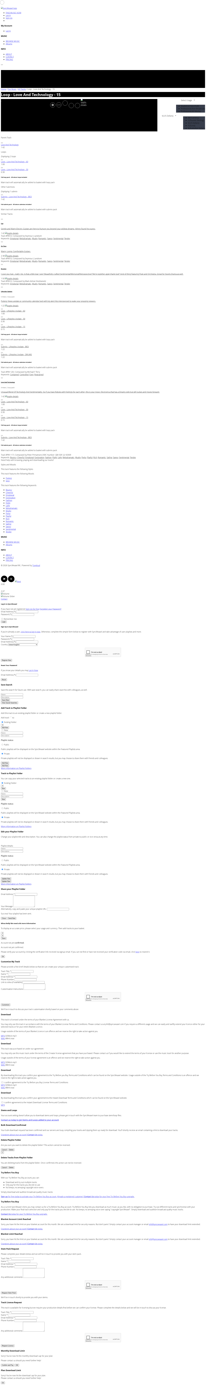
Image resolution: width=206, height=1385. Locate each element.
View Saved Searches (9, 703)
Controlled (24, 374)
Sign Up (9, 18)
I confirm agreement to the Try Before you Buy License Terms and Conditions (36, 1082)
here (137, 952)
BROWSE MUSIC (13, 41)
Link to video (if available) (11, 982)
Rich (95, 457)
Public (6, 744)
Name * (4, 974)
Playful (90, 457)
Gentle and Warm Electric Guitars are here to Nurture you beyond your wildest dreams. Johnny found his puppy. (48, 228)
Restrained (39, 374)
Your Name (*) (7, 636)
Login (4, 622)
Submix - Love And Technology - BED (16, 196)
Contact (4, 599)
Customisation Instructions (12, 989)
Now (3, 788)
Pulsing (9, 478)
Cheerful (20, 457)
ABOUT (9, 54)
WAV (3, 1038)
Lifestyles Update (6, 291)
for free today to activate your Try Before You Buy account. (29, 1196)
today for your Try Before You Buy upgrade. (24, 1214)
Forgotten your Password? (50, 609)
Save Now (5, 700)
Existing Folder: (10, 722)
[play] (4, 581)
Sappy (49, 238)
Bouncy (13, 457)
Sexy (8, 480)
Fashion (48, 457)
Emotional (14, 238)
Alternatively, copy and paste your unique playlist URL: (23, 909)
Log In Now (33, 670)
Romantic (42, 238)
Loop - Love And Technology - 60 (14, 161)
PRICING (9, 59)
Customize (5, 1005)
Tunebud (36, 565)
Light (60, 457)
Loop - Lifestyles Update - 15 (13, 326)
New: (6, 730)
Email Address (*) (8, 611)
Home (3, 89)
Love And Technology (10, 144)
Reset (4, 680)
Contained (14, 374)
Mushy (35, 238)
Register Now (6, 660)
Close (4, 918)
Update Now (6, 879)
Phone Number (7, 979)
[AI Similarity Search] (52, 104)
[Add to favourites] (71, 105)
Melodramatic (25, 238)
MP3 (3, 1036)
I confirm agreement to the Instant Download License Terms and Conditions (35, 1102)
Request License (7, 1346)
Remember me (10, 619)
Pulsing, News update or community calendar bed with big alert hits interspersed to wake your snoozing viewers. (48, 301)
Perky (84, 457)
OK (17, 1365)
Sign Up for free (32, 609)
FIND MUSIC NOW (13, 12)
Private (7, 753)
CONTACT (10, 57)
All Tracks (22, 89)
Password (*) (6, 614)
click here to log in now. (31, 631)
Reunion (3, 269)
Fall (2, 223)
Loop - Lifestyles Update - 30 (13, 318)
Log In (8, 31)
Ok (3, 956)
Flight (54, 457)
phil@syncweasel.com (158, 1224)
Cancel (4, 1150)
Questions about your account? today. (22, 1134)
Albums (9, 44)
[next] (18, 581)
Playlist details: (7, 846)
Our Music (12, 89)
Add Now (5, 727)
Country (4, 644)
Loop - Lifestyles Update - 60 (13, 311)
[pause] (11, 581)
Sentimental (58, 238)
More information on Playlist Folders (16, 768)
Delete (11, 1150)
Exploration (39, 457)
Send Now (11, 918)
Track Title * (6, 971)
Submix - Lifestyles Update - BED (15, 346)
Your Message (7, 906)
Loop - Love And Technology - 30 (14, 169)
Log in (8, 15)
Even (31, 374)
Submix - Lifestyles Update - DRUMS (16, 354)
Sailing (109, 457)
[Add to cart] (77, 105)
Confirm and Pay (7, 1365)
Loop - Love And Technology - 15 (14, 417)
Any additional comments (11, 1277)
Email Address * (8, 894)
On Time (3, 246)
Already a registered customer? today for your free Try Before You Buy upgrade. (95, 1196)
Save (3, 938)
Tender (67, 238)
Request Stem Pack (9, 1293)
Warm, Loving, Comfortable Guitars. (16, 251)
